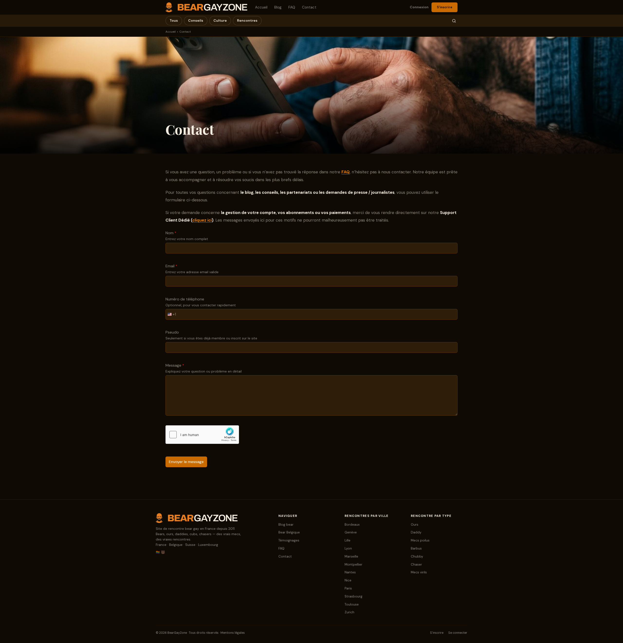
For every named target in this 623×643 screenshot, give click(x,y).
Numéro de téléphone (184, 299)
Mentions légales (232, 633)
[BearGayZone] (212, 518)
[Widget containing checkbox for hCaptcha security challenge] (202, 434)
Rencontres (247, 20)
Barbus (416, 548)
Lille (347, 540)
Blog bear (285, 524)
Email (171, 266)
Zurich (349, 612)
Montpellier (353, 564)
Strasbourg (353, 596)
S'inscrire (444, 7)
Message (174, 365)
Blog (278, 7)
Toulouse (352, 604)
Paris (348, 588)
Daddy (416, 532)
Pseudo (172, 332)
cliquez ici (202, 220)
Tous (174, 20)
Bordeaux (352, 524)
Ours (414, 524)
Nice (348, 580)
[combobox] (171, 314)
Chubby (417, 556)
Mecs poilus (420, 540)
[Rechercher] (454, 20)
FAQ (291, 7)
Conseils (195, 20)
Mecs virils (419, 572)
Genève (351, 532)
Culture (220, 20)
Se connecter (457, 633)
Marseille (351, 556)
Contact (309, 7)
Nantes (350, 572)
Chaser (416, 564)
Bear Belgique (289, 532)
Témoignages (288, 540)
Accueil (261, 7)
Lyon (348, 548)
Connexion (419, 7)
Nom (170, 232)
